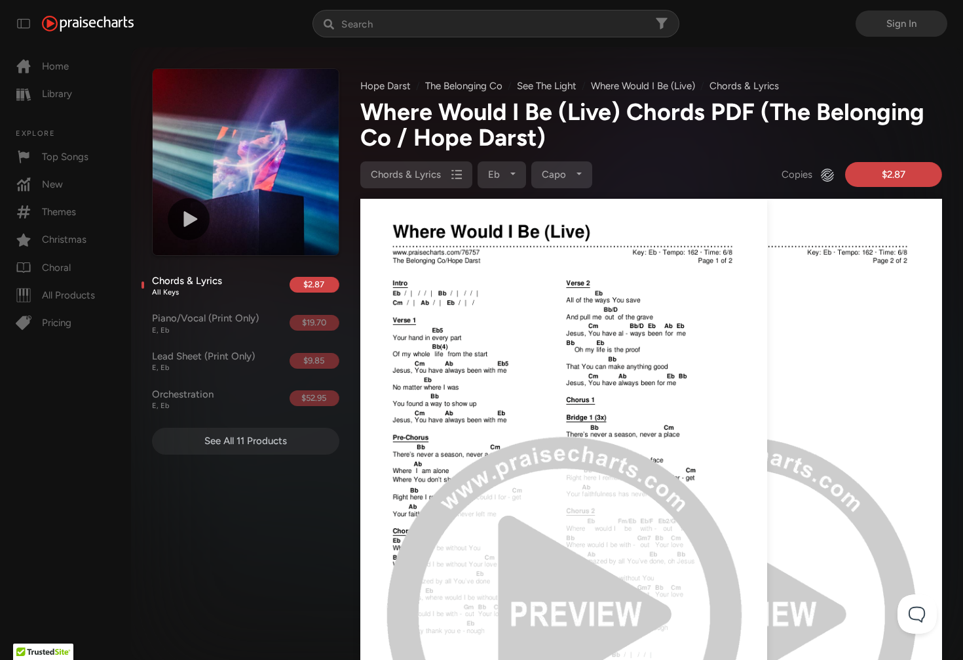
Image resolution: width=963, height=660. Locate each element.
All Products (68, 295)
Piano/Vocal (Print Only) (205, 323)
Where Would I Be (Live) (643, 86)
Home (55, 66)
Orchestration (183, 399)
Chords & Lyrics (187, 286)
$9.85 (313, 360)
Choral (56, 268)
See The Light (546, 86)
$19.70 (314, 322)
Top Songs (65, 157)
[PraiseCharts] (88, 23)
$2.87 (313, 284)
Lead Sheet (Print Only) (203, 361)
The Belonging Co (463, 86)
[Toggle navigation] (23, 23)
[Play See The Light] (189, 219)
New (52, 184)
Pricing (56, 323)
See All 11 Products (245, 441)
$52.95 (313, 398)
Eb (495, 174)
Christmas (64, 239)
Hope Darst (385, 86)
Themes (59, 212)
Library (57, 94)
